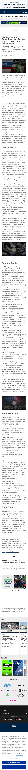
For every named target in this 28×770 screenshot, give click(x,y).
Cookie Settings (14, 758)
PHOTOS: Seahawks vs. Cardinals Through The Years (12, 564)
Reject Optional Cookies (14, 762)
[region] (14, 751)
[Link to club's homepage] (3, 11)
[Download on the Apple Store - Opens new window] (8, 726)
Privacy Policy (6, 755)
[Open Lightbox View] (14, 590)
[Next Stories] (24, 674)
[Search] (23, 12)
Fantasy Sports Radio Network (10, 554)
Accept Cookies (14, 767)
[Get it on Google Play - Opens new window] (19, 726)
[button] (14, 66)
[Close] (26, 734)
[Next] (18, 596)
